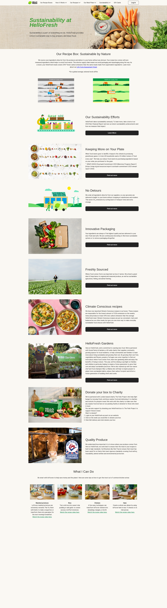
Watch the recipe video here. (42, 517)
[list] (83, 499)
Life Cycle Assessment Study (87, 67)
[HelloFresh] (32, 2)
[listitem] (56, 90)
